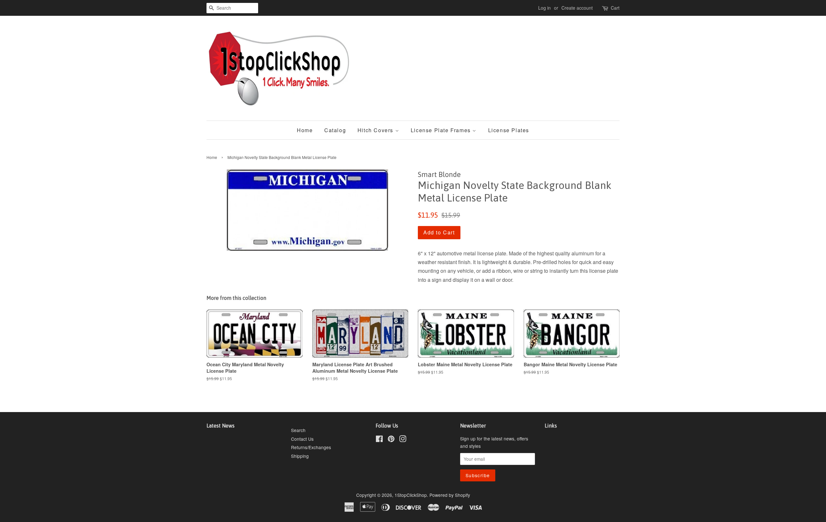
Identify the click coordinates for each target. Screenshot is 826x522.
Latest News (220, 425)
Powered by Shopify (449, 495)
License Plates (508, 130)
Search (298, 430)
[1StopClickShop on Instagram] (402, 440)
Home (305, 130)
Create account (577, 8)
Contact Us (302, 439)
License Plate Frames (442, 130)
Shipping (300, 456)
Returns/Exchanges (311, 447)
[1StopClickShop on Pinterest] (391, 440)
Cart (615, 8)
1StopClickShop (411, 495)
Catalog (335, 130)
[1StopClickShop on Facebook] (379, 440)
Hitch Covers (376, 130)
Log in (544, 8)
